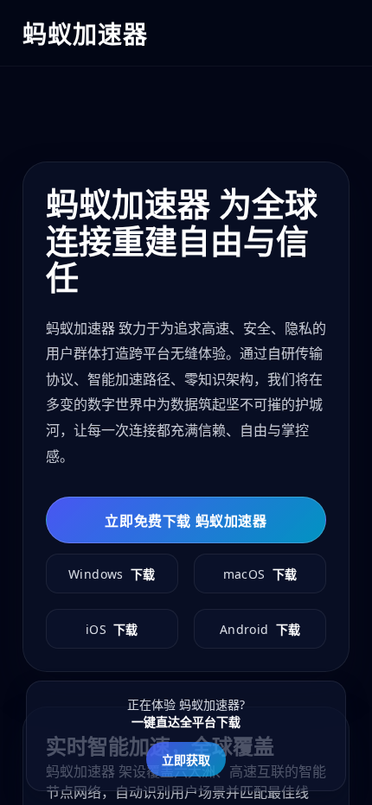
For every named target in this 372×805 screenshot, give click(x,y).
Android (260, 629)
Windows (112, 574)
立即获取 (186, 759)
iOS (112, 629)
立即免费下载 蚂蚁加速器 (185, 520)
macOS (260, 574)
